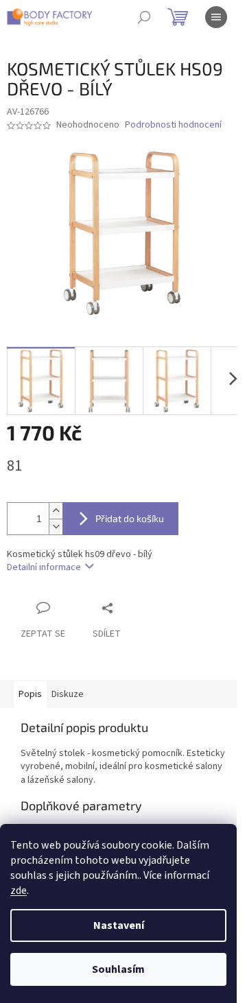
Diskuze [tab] (67, 694)
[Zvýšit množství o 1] (55, 511)
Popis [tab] (30, 694)
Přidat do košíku (129, 518)
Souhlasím (118, 969)
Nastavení (118, 925)
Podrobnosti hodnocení (173, 125)
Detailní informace (44, 567)
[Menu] (216, 17)
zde (18, 890)
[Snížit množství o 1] (55, 526)
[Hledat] (144, 17)
